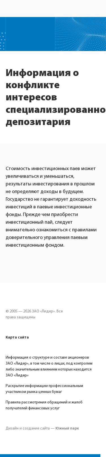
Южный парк (67, 428)
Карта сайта (17, 337)
